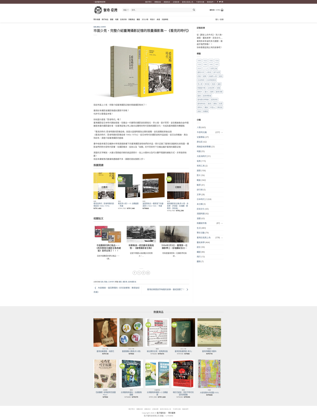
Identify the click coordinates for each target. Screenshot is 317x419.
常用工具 (201, 165)
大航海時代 (202, 156)
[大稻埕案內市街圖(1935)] (209, 374)
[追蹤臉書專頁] (217, 2)
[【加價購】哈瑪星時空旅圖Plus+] (105, 374)
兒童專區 (165, 19)
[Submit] (194, 10)
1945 (211, 64)
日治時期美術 (211, 80)
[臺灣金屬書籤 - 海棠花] (105, 332)
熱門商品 (105, 19)
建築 (204, 76)
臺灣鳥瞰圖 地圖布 (209, 351)
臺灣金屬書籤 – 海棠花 (105, 351)
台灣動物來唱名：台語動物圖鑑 (131, 393)
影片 (199, 175)
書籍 (111, 19)
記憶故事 (176, 2)
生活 (199, 228)
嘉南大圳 (201, 72)
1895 (199, 60)
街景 (220, 103)
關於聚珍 (148, 2)
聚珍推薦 (96, 19)
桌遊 (158, 19)
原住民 (200, 141)
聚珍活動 (201, 232)
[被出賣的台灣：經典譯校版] (157, 332)
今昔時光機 (200, 2)
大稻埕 (208, 72)
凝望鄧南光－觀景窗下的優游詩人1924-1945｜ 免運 (153, 204)
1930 (211, 60)
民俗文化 (201, 209)
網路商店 (167, 2)
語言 (199, 247)
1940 (205, 64)
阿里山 (212, 107)
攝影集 (125, 282)
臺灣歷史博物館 (203, 99)
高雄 (199, 111)
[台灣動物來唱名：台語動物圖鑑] (131, 374)
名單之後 (214, 68)
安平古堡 (216, 72)
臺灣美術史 (202, 103)
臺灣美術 (214, 99)
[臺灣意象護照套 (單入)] (183, 332)
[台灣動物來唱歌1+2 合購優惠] (157, 374)
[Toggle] (222, 132)
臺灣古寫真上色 (187, 2)
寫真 (94, 27)
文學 (199, 194)
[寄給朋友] (148, 273)
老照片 (200, 92)
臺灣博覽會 (207, 96)
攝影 (120, 282)
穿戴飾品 (131, 19)
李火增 (200, 84)
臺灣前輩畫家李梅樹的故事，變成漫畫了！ (166, 289)
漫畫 (219, 84)
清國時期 (201, 213)
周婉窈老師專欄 (204, 146)
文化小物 (145, 19)
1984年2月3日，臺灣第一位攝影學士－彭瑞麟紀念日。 (174, 246)
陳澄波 (219, 107)
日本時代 (103, 27)
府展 (199, 76)
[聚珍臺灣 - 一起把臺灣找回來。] (105, 10)
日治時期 (201, 80)
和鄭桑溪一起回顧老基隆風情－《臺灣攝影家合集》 (141, 246)
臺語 (209, 103)
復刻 (220, 76)
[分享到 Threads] (144, 273)
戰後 (98, 27)
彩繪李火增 (213, 76)
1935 (199, 64)
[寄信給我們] (222, 2)
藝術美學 (201, 242)
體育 (199, 261)
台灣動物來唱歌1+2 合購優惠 (157, 393)
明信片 (152, 19)
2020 (199, 68)
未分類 (200, 204)
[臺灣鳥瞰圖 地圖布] (209, 332)
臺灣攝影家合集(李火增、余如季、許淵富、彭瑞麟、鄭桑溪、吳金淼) (177, 205)
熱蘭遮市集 (202, 88)
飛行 (199, 256)
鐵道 (138, 19)
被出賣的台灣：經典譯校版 (157, 351)
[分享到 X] (139, 273)
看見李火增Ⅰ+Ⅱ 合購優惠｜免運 (128, 204)
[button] (217, 10)
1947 (216, 64)
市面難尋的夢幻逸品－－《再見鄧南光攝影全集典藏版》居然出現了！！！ (108, 248)
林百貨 (207, 84)
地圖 (117, 19)
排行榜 (200, 189)
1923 (205, 60)
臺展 (199, 96)
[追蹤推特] (220, 2)
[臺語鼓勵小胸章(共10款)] (131, 332)
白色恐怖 (211, 88)
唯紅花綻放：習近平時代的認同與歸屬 (183, 393)
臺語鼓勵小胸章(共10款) (131, 351)
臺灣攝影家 (132, 282)
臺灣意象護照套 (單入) (183, 351)
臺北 (206, 92)
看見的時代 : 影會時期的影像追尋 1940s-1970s (103, 204)
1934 (216, 60)
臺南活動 (219, 92)
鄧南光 (200, 107)
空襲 (218, 88)
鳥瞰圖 (205, 111)
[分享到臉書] (135, 273)
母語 (213, 84)
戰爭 (199, 185)
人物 (199, 127)
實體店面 (157, 2)
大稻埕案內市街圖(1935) (209, 392)
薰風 (215, 103)
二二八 (205, 68)
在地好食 (123, 19)
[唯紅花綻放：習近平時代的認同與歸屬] (183, 374)
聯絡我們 (210, 2)
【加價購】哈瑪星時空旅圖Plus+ (105, 393)
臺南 (211, 92)
